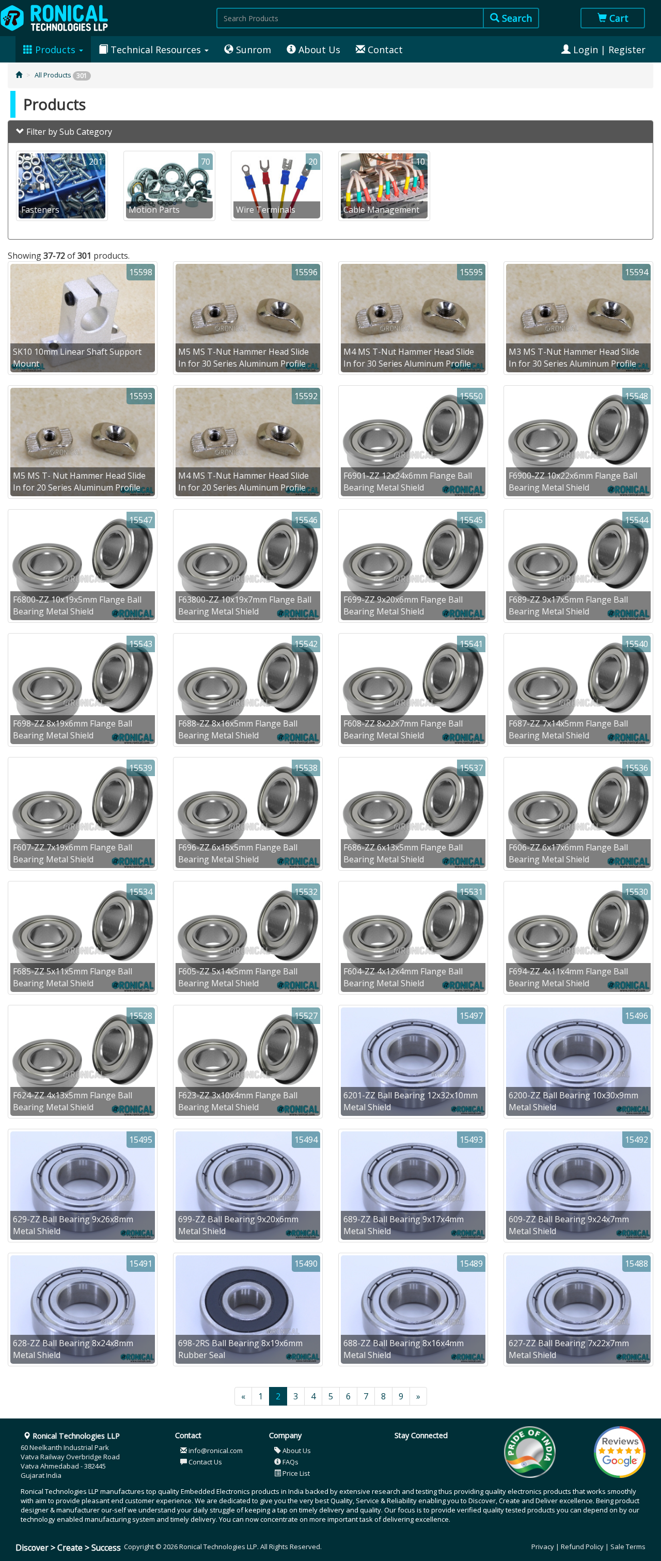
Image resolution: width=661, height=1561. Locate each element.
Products (55, 49)
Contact (384, 49)
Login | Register (608, 49)
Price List (295, 1473)
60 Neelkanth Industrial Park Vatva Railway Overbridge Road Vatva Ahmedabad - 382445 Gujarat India (70, 1455)
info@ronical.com (215, 1450)
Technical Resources (155, 49)
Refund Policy (582, 1546)
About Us (318, 49)
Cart (617, 18)
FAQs (289, 1462)
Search (515, 18)
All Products (61, 75)
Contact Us (204, 1462)
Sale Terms (628, 1546)
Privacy (542, 1546)
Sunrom (252, 49)
